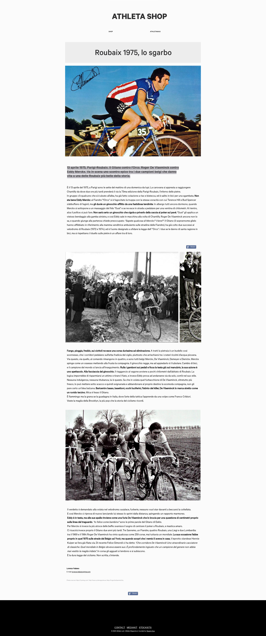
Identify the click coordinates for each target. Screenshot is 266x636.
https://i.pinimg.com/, (82, 580)
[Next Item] (196, 297)
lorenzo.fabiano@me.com (81, 572)
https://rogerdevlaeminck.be (115, 580)
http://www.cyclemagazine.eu (97, 580)
